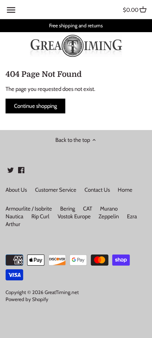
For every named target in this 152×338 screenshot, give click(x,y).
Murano (109, 208)
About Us (16, 190)
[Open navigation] (11, 10)
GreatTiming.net (62, 292)
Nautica (14, 216)
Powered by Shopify (27, 299)
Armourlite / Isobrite (29, 208)
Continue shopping (35, 106)
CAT (87, 208)
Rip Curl (40, 216)
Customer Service (55, 190)
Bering (67, 208)
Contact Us (97, 190)
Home (125, 190)
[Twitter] (10, 170)
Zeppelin (109, 216)
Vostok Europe (74, 216)
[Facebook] (21, 170)
